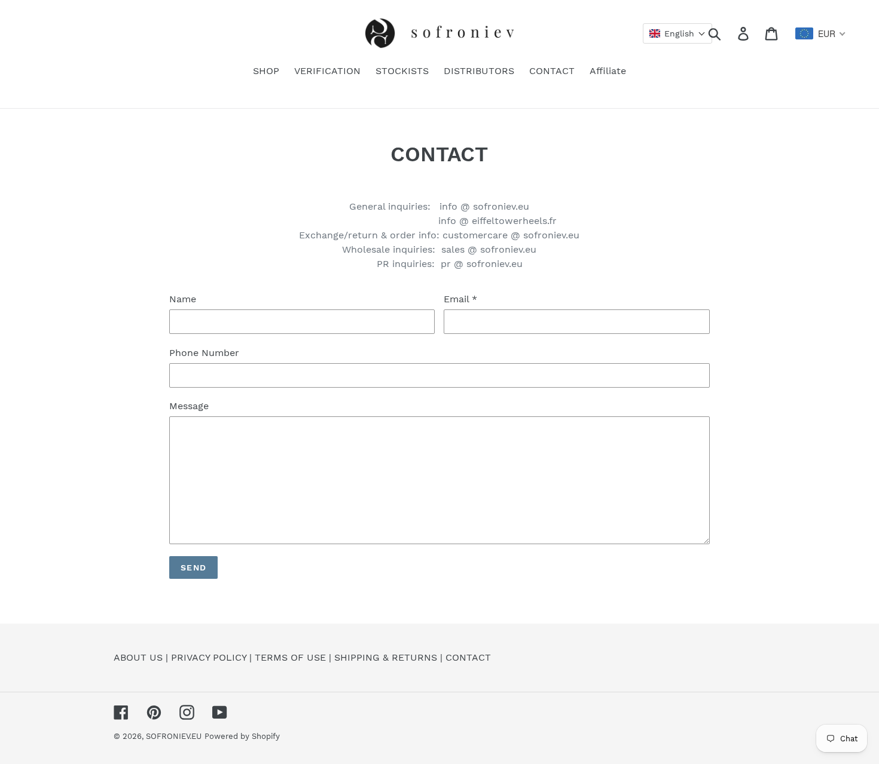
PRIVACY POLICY (208, 657)
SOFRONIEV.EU (174, 736)
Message (189, 406)
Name (182, 299)
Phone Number (204, 352)
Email (460, 299)
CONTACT (468, 657)
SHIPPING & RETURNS (385, 657)
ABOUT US (138, 657)
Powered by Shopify (242, 736)
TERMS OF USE (290, 657)
